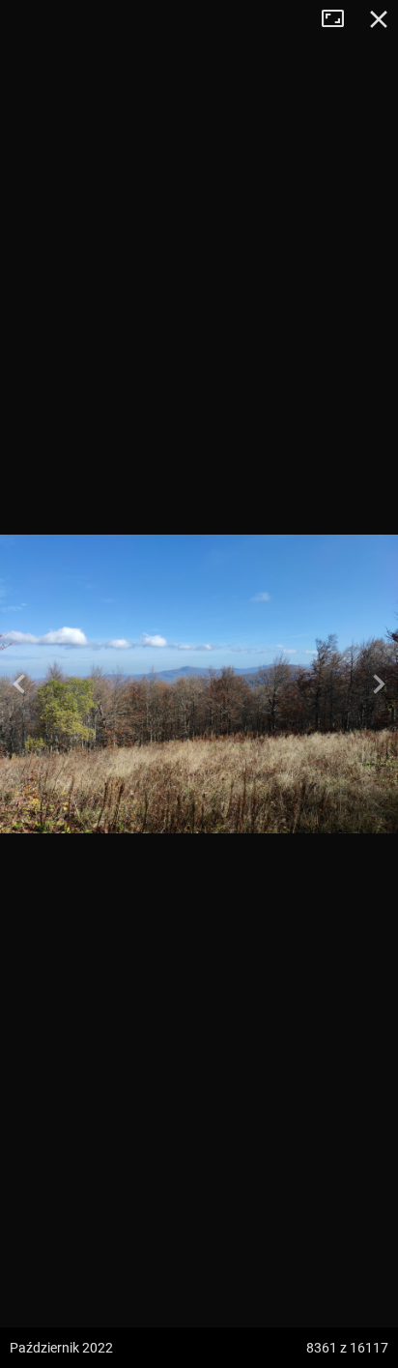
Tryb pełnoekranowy (340, 19)
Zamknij (378, 19)
